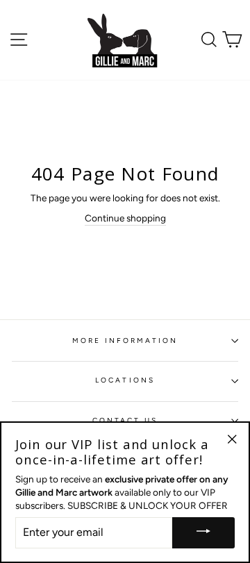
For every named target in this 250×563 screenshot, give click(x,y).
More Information (125, 340)
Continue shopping (125, 218)
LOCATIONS (125, 380)
